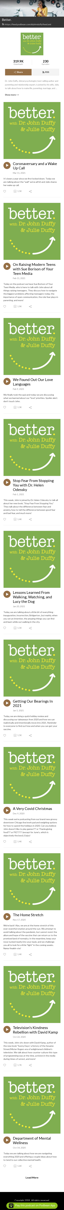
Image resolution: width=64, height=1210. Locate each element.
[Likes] (5, 191)
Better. (6, 19)
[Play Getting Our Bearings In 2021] (7, 703)
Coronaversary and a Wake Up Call (35, 165)
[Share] (30, 191)
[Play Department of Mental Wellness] (7, 1140)
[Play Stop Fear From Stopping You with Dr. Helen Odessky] (7, 482)
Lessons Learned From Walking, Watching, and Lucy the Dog (32, 597)
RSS (47, 72)
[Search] (54, 4)
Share (20, 72)
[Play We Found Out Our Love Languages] (7, 381)
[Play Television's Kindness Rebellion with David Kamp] (7, 1029)
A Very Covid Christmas (32, 808)
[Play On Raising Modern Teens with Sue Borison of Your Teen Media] (7, 266)
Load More (32, 1177)
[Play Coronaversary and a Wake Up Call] (7, 165)
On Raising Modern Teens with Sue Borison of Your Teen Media (34, 269)
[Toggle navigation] (60, 4)
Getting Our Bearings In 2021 (33, 703)
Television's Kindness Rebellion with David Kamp (35, 1029)
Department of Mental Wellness (32, 1140)
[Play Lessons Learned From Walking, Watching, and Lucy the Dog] (7, 594)
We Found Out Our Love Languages (33, 381)
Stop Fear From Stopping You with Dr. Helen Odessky (33, 485)
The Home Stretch (28, 915)
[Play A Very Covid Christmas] (7, 810)
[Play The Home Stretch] (7, 916)
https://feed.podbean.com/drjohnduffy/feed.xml (28, 24)
